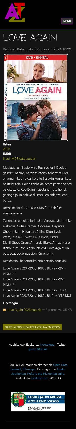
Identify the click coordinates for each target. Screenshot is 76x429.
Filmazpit (29, 369)
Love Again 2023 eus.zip (24, 310)
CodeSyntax (39, 378)
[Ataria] (14, 12)
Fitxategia (10, 303)
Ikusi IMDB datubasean (19, 159)
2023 (6, 149)
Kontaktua (47, 344)
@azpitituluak (38, 349)
